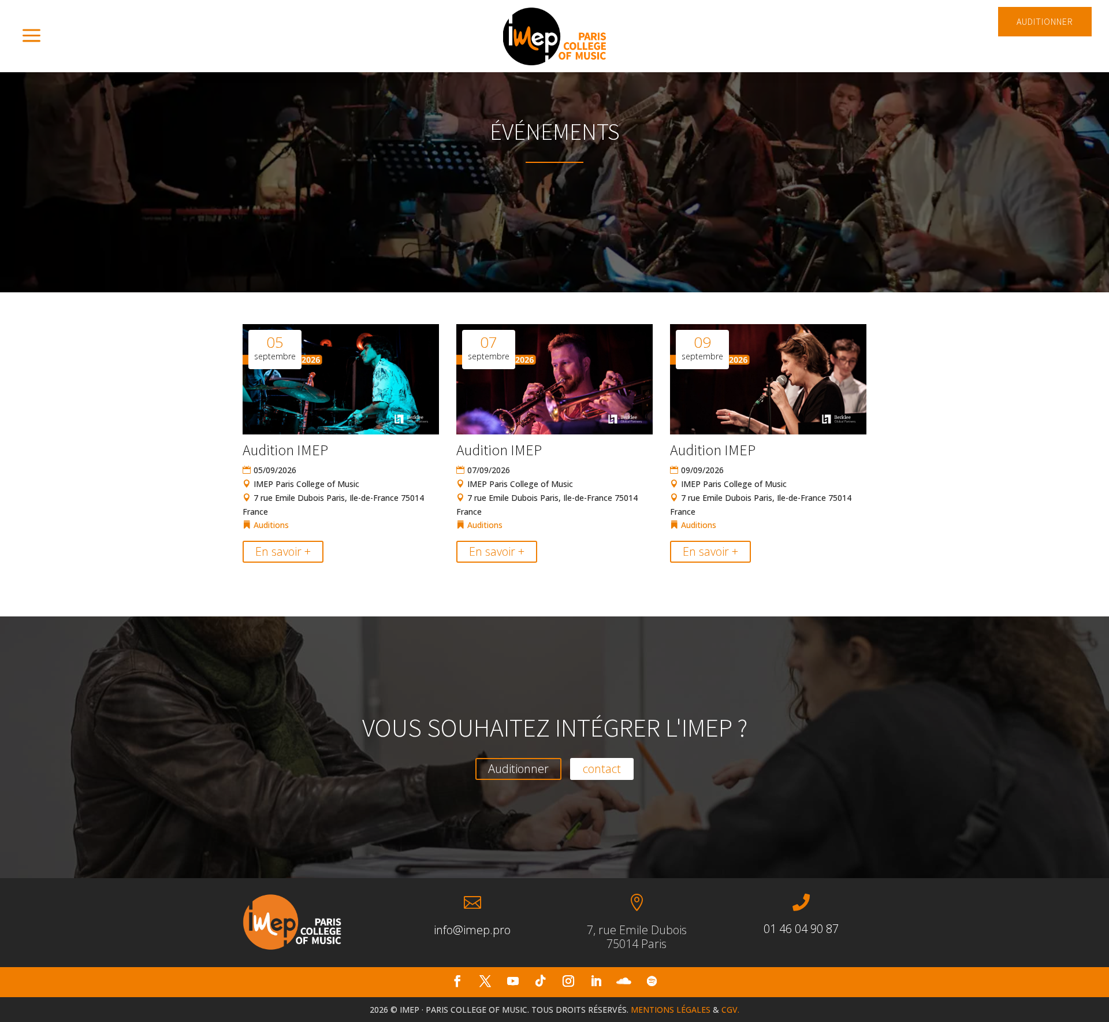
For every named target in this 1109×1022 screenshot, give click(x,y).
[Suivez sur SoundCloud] (623, 981)
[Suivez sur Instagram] (568, 981)
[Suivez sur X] (485, 981)
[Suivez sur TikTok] (540, 981)
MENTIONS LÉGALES (670, 1009)
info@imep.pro (472, 930)
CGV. (730, 1009)
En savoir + (283, 551)
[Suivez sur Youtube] (512, 981)
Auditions (271, 524)
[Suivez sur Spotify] (651, 981)
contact (602, 768)
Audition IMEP (285, 449)
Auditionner (518, 768)
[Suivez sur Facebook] (457, 981)
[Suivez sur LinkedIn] (596, 981)
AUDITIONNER (1045, 21)
